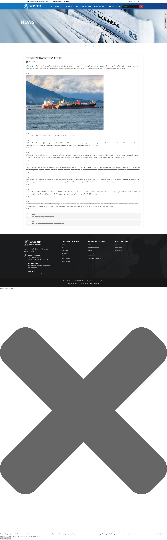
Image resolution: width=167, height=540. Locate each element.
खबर (77, 6)
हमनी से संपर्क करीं (86, 6)
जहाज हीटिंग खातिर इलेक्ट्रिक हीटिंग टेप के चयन (92, 46)
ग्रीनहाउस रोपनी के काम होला (94, 258)
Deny (5, 538)
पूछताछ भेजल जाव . (99, 6)
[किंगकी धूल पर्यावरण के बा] (32, 6)
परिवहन (90, 250)
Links (86, 283)
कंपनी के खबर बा (118, 247)
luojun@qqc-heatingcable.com (38, 1)
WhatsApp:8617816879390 (61, 1)
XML (138, 1)
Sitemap (129, 1)
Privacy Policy (94, 283)
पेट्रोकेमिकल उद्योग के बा (93, 247)
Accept (2, 538)
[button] (83, 411)
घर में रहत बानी (91, 256)
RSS (134, 1)
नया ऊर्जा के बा (91, 253)
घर (51, 6)
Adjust (9, 538)
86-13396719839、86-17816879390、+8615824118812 (38, 258)
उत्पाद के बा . (69, 6)
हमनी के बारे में (58, 6)
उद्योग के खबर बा (76, 46)
